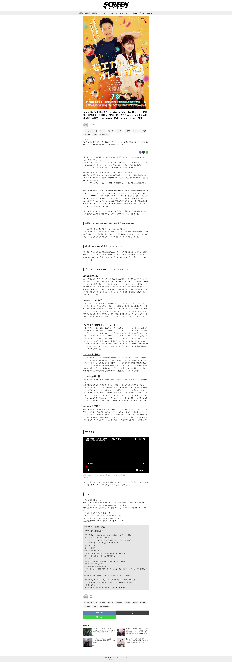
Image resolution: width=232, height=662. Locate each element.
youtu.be (85, 477)
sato (91, 126)
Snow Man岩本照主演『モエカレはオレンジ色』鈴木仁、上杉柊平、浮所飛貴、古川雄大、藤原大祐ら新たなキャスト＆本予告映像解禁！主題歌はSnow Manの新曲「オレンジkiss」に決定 (115, 115)
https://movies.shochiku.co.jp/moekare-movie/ (109, 561)
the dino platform (118, 660)
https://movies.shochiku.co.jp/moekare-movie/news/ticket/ (104, 587)
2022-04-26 (93, 124)
